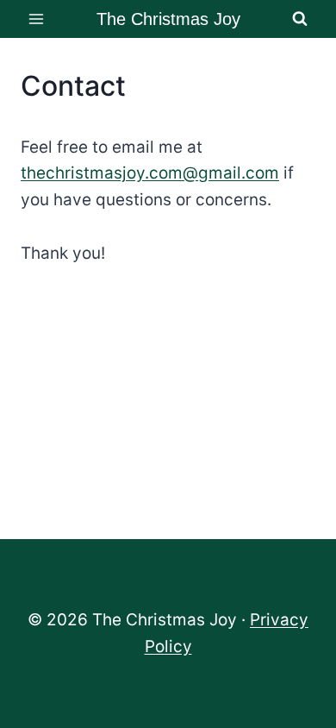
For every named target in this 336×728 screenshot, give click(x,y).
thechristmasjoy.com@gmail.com (150, 173)
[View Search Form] (299, 19)
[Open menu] (37, 18)
